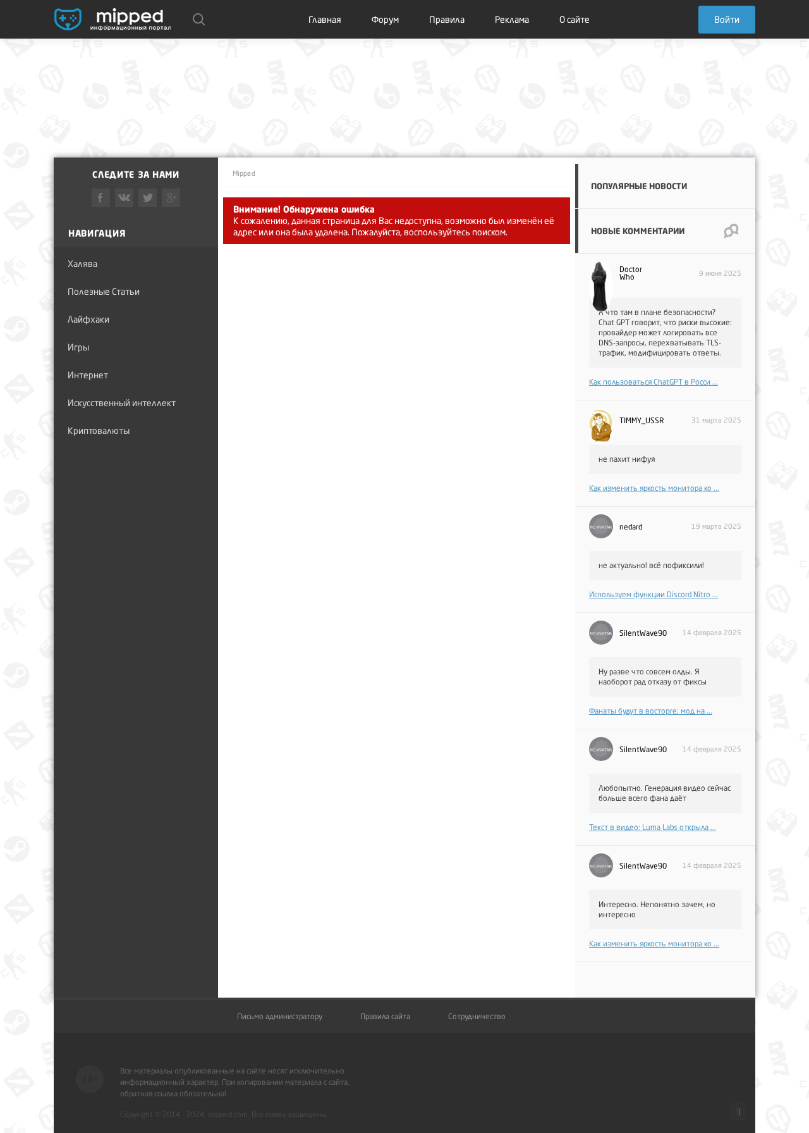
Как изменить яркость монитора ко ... (654, 488)
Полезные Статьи (104, 291)
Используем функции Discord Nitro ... (653, 594)
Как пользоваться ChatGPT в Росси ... (653, 382)
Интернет (88, 374)
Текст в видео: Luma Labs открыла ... (652, 827)
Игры (78, 347)
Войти (726, 19)
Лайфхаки (88, 319)
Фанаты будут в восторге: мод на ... (650, 710)
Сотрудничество (477, 1016)
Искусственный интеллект (122, 402)
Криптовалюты (99, 430)
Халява (82, 263)
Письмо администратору (279, 1016)
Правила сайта (385, 1016)
